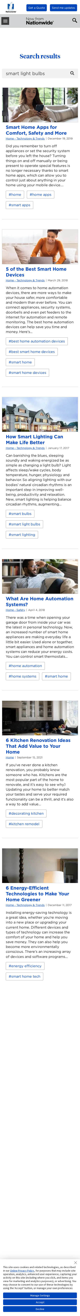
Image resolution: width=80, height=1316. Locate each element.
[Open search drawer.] (74, 20)
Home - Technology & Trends (25, 138)
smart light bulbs (25, 524)
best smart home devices (33, 352)
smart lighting (23, 535)
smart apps (20, 205)
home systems (23, 676)
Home (10, 757)
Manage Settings (40, 1295)
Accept (40, 1302)
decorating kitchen (27, 813)
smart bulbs (21, 514)
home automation (26, 666)
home (16, 194)
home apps (41, 194)
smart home (21, 362)
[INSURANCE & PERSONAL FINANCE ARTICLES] (40, 21)
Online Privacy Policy (22, 1270)
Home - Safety (15, 610)
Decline (40, 1309)
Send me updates (63, 7)
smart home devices (28, 373)
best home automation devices (38, 341)
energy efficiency (26, 966)
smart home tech (25, 976)
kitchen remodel (25, 824)
